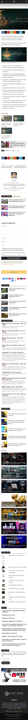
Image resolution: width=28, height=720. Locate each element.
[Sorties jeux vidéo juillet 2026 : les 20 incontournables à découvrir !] (4, 201)
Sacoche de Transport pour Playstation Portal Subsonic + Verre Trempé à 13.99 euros (14, 625)
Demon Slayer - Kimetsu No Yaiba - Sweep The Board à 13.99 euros (14, 640)
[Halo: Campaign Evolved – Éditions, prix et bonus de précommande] (4, 309)
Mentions (19, 708)
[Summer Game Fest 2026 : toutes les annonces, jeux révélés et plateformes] (4, 214)
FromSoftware (13, 150)
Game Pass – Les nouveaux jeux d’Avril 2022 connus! (7, 166)
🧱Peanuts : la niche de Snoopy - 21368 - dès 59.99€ (14, 364)
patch (18, 150)
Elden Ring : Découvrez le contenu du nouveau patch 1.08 (6, 125)
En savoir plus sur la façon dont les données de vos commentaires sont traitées (12, 263)
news (10, 4)
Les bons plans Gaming (7, 320)
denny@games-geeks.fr (18, 711)
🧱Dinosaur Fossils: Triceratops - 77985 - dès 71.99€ (14, 324)
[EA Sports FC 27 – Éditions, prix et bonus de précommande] (4, 303)
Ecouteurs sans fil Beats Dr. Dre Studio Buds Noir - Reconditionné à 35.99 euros (13, 644)
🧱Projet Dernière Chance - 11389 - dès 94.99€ (12, 338)
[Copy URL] (23, 32)
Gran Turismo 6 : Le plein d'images (16, 555)
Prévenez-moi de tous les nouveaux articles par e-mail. (14, 255)
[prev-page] (2, 219)
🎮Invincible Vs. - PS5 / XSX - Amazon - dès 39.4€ (13, 346)
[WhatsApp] (11, 32)
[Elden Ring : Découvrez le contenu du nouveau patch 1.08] (6, 118)
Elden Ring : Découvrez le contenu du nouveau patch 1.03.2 (6, 137)
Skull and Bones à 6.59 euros (9, 633)
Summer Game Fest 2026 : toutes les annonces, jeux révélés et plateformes (16, 214)
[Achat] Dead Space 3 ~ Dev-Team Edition (18, 567)
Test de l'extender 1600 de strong (16, 585)
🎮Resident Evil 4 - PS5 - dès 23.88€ (11, 372)
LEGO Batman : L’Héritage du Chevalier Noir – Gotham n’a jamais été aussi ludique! (16, 422)
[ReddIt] (14, 32)
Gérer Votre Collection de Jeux (13, 716)
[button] (2, 2)
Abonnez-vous (6, 662)
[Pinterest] (8, 32)
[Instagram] (13, 190)
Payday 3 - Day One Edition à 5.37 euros (12, 636)
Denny (14, 180)
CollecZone (6, 714)
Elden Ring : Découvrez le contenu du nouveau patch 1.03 (18, 125)
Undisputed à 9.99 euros (8, 615)
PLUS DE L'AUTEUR (16, 196)
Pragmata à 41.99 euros (8, 618)
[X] (5, 32)
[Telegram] (20, 32)
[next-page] (4, 219)
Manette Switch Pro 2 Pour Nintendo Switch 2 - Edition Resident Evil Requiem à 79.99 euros (14, 629)
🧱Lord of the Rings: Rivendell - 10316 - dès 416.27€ (13, 331)
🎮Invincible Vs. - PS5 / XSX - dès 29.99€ (12, 352)
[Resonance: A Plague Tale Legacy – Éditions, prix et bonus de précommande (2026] (4, 296)
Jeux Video (6, 4)
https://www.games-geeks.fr (14, 182)
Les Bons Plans (5, 285)
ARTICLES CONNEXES (6, 196)
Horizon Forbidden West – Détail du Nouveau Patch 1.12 (20, 166)
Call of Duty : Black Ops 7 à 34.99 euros (12, 621)
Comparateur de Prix (18, 714)
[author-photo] (14, 178)
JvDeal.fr (4, 607)
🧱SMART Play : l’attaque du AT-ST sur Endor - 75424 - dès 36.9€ (14, 379)
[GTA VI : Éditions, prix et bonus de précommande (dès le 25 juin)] (4, 207)
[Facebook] (2, 32)
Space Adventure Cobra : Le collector (16, 588)
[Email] (17, 32)
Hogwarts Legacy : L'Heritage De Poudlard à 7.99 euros (13, 611)
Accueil (2, 4)
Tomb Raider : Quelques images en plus (17, 601)
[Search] (26, 2)
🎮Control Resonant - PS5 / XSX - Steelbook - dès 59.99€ (14, 394)
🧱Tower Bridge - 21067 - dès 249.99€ (12, 386)
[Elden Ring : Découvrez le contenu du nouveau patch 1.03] (18, 118)
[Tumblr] (15, 190)
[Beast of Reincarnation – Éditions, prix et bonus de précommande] (4, 315)
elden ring (7, 150)
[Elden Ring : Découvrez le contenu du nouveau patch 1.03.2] (6, 131)
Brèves (11, 714)
